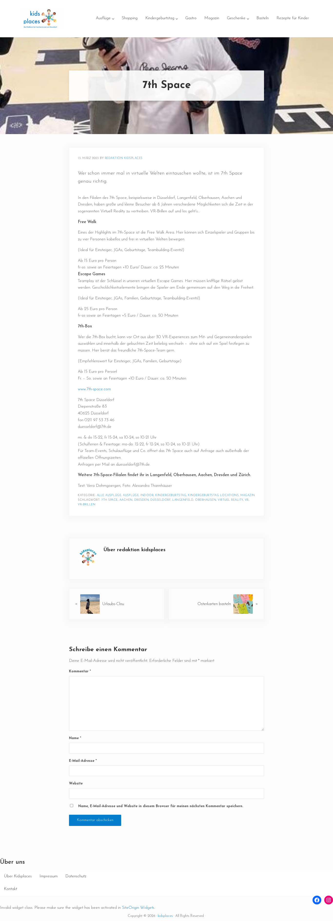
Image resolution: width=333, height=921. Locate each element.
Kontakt (10, 889)
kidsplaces (165, 916)
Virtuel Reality (230, 500)
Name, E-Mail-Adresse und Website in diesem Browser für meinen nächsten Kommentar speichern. (160, 806)
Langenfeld (182, 500)
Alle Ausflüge (109, 495)
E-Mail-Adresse (83, 761)
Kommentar (80, 671)
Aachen (126, 500)
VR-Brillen (86, 504)
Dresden (141, 500)
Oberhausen (205, 500)
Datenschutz (75, 876)
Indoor (147, 495)
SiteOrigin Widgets (138, 908)
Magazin (247, 495)
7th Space (109, 500)
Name (75, 738)
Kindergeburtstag (170, 495)
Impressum (48, 876)
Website (76, 783)
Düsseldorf (160, 500)
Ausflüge (131, 495)
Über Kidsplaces (18, 876)
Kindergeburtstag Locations (213, 495)
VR (247, 500)
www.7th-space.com (94, 389)
